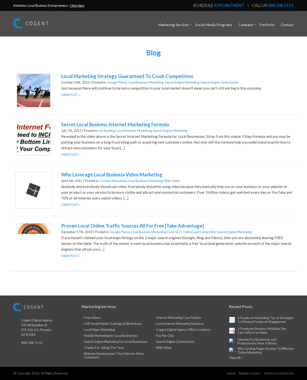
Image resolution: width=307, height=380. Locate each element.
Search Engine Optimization (220, 82)
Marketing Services (173, 25)
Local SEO (174, 232)
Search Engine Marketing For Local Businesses (116, 342)
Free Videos (92, 318)
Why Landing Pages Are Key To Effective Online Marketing (265, 350)
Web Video (172, 181)
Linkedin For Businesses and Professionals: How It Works (257, 341)
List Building (107, 131)
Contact (287, 25)
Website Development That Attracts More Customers (114, 355)
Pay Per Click (165, 336)
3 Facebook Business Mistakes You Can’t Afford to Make (261, 330)
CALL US (273, 5)
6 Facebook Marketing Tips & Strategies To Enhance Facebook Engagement (265, 320)
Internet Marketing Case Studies (178, 318)
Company (245, 25)
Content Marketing (113, 181)
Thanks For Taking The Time (104, 348)
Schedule (218, 5)
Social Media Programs (213, 25)
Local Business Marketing (145, 82)
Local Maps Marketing (99, 330)
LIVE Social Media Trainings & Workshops (113, 324)
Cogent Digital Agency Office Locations (183, 330)
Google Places (117, 82)
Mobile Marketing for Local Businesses (110, 336)
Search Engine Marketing (182, 82)
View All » (235, 358)
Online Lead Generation (199, 232)
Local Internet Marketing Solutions (180, 324)
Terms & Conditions (279, 373)
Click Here (77, 5)
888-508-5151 (32, 343)
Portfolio (267, 25)
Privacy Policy (250, 373)
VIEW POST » (70, 95)
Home (231, 373)
